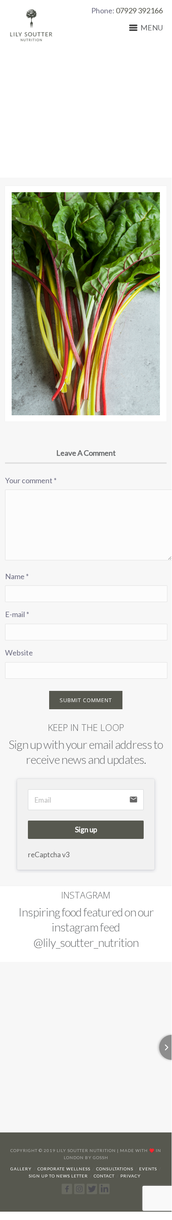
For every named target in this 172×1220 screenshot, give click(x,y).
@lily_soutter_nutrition (86, 942)
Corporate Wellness (63, 1168)
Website (19, 652)
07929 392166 (139, 10)
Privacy (130, 1175)
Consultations (114, 1168)
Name (17, 576)
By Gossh (96, 1157)
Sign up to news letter (58, 1175)
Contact (104, 1175)
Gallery (21, 1168)
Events (148, 1168)
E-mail (17, 614)
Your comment (31, 480)
